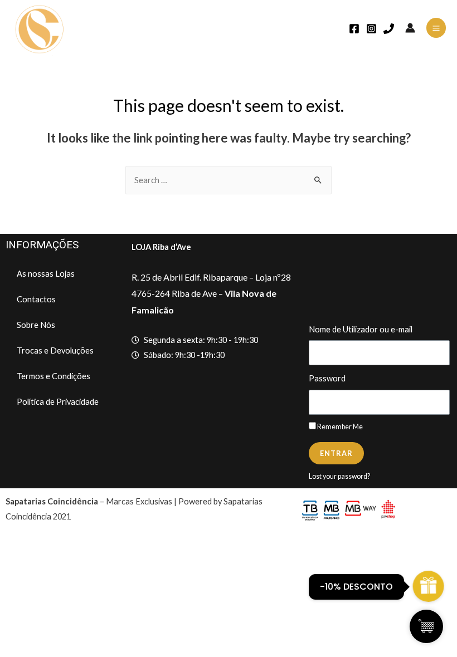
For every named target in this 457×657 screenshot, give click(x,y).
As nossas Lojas (46, 273)
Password (327, 378)
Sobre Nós (36, 325)
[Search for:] (228, 180)
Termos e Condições (53, 376)
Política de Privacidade (58, 401)
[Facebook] (354, 28)
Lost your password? (339, 476)
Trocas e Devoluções (55, 350)
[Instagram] (371, 28)
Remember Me (339, 427)
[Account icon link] (410, 28)
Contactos (36, 299)
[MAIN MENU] (436, 27)
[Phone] (388, 28)
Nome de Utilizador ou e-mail (360, 329)
